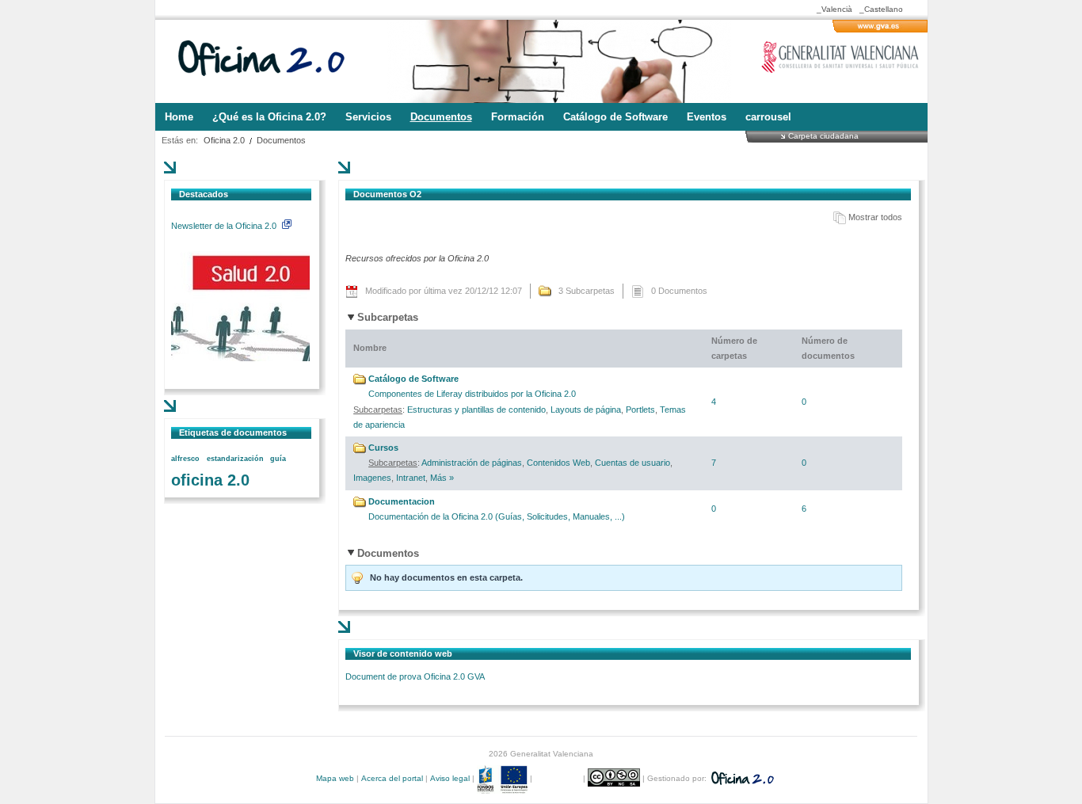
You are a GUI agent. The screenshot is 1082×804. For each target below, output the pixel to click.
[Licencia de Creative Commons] (615, 778)
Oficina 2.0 (224, 140)
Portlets (640, 409)
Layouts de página (586, 409)
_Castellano (881, 9)
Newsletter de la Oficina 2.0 (225, 226)
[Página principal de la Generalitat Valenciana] (880, 29)
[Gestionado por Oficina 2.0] (741, 778)
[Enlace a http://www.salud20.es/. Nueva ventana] (240, 358)
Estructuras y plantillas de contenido (476, 409)
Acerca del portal (392, 778)
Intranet (410, 477)
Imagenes (372, 477)
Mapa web (335, 778)
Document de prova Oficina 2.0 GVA (415, 676)
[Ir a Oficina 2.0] (270, 61)
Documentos (281, 140)
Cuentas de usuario (632, 462)
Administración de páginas (471, 462)
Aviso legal (450, 778)
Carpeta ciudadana (823, 135)
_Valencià (834, 9)
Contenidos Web (558, 462)
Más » (442, 477)
